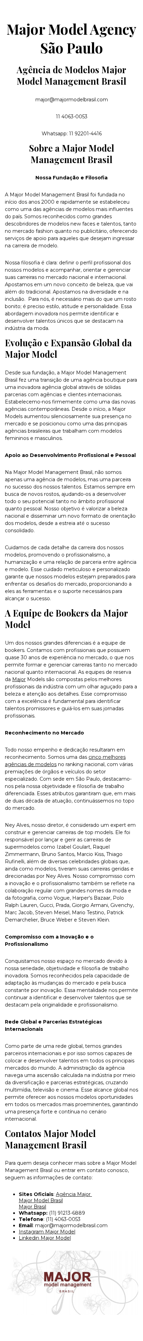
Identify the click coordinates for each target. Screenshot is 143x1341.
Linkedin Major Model (45, 1238)
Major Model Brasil (41, 1200)
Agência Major (74, 1194)
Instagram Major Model (47, 1232)
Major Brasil (32, 1207)
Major (19, 679)
